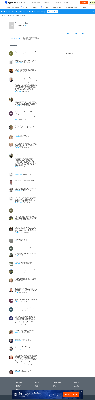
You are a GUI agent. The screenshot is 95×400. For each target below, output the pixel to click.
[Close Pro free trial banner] (81, 392)
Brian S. (16, 119)
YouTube (76, 385)
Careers (36, 386)
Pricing (65, 2)
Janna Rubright (18, 210)
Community (47, 2)
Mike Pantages (18, 324)
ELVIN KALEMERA (18, 247)
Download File (16, 38)
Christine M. (17, 136)
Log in (76, 2)
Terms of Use (56, 384)
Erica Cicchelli (18, 54)
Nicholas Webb (18, 263)
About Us (37, 382)
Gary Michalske (18, 91)
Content (57, 2)
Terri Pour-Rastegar (19, 364)
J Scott (25, 25)
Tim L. (16, 220)
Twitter (75, 384)
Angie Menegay (18, 349)
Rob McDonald (18, 332)
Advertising (37, 385)
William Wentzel (18, 190)
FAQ (54, 388)
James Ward (17, 371)
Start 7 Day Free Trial (71, 394)
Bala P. (16, 310)
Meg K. (16, 255)
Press (36, 384)
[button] (47, 394)
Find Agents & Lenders (34, 2)
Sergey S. (17, 181)
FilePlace (3, 15)
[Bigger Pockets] (13, 2)
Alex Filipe (17, 166)
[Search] (69, 2)
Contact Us (37, 388)
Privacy (54, 386)
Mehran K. (17, 272)
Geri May (17, 71)
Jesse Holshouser (18, 105)
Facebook (76, 382)
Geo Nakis (17, 129)
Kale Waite (17, 147)
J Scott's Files (11, 15)
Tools (22, 2)
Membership (19, 382)
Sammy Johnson (18, 340)
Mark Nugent (17, 232)
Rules (54, 385)
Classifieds (18, 386)
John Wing (17, 301)
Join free (84, 2)
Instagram (76, 386)
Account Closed (18, 62)
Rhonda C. (17, 240)
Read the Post (52, 12)
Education (18, 385)
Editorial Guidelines (57, 382)
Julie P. (16, 281)
